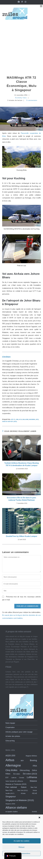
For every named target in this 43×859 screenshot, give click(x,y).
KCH (20, 419)
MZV (37, 419)
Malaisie (25, 419)
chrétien (6, 357)
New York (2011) (22, 790)
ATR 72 (13, 419)
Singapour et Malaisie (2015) (20, 800)
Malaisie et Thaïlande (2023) (16, 784)
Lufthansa (32, 777)
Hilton (8, 774)
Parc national (11, 787)
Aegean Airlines (31, 756)
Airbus (10, 760)
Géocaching (10, 741)
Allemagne (13, 765)
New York (34, 787)
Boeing (33, 760)
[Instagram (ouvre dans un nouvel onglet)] (25, 2)
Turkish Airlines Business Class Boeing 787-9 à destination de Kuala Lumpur (21, 464)
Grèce (34, 770)
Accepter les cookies (21, 841)
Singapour (11, 796)
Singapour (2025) (10, 803)
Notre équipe (10, 723)
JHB (17, 419)
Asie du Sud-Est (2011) (9, 421)
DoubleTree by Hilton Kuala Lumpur (21, 536)
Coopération (10, 727)
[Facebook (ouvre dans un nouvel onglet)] (19, 2)
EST (7, 777)
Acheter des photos (13, 736)
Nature (23, 787)
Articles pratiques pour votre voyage (19, 732)
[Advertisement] (21, 45)
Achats (23, 793)
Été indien (16, 774)
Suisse (35, 790)
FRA (35, 766)
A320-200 (10, 755)
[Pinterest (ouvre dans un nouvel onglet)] (22, 2)
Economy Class (21, 98)
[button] (39, 817)
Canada (21, 777)
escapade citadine (12, 811)
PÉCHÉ (34, 793)
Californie (13, 777)
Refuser (22, 847)
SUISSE (34, 811)
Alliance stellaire (16, 807)
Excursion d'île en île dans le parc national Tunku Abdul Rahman (21, 499)
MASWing (32, 419)
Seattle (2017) (10, 793)
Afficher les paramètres (21, 853)
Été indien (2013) (30, 774)
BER (22, 760)
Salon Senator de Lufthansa (14, 781)
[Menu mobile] (41, 6)
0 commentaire (31, 100)
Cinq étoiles (11, 770)
